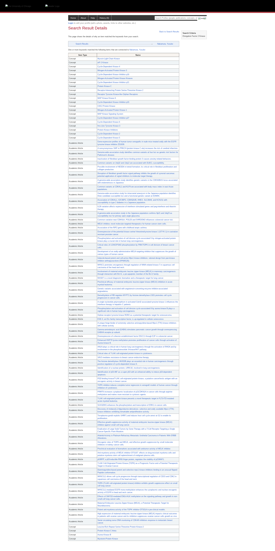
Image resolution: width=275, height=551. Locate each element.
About (83, 18)
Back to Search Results (169, 32)
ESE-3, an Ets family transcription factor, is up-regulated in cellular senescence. (131, 319)
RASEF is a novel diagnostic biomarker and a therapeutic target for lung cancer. (131, 278)
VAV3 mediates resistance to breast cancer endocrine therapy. (123, 357)
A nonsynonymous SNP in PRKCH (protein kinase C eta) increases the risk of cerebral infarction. (138, 148)
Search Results (82, 44)
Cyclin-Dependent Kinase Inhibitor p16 (113, 74)
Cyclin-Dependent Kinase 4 (109, 66)
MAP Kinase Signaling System (110, 114)
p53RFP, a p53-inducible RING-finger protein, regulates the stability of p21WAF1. (131, 459)
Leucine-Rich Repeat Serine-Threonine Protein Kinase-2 (121, 527)
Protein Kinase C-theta (107, 531)
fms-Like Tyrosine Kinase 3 (109, 126)
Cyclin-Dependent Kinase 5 (109, 138)
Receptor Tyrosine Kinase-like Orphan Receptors (118, 94)
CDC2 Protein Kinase (106, 106)
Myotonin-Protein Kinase (108, 539)
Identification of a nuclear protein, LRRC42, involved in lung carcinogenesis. (129, 368)
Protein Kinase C (105, 86)
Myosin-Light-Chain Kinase (109, 59)
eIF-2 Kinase (103, 62)
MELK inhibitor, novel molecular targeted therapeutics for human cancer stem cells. (132, 224)
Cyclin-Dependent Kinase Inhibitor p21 (113, 82)
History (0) (104, 18)
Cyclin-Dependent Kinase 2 (109, 134)
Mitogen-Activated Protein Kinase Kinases (115, 78)
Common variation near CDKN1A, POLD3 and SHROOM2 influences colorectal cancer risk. (135, 220)
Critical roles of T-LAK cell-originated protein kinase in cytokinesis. (125, 353)
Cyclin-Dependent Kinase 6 (109, 122)
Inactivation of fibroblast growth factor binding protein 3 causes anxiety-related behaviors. (134, 159)
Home (73, 18)
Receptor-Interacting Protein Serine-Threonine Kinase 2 (120, 90)
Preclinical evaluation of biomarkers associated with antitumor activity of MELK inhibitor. (134, 449)
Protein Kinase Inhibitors (108, 130)
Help (93, 18)
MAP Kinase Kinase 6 (107, 98)
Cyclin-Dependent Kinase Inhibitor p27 (113, 118)
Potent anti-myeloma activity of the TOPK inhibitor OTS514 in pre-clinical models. (131, 510)
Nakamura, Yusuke (165, 44)
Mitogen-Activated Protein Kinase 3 (112, 70)
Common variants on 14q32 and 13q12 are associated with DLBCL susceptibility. (131, 163)
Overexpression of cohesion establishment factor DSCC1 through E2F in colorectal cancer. (135, 336)
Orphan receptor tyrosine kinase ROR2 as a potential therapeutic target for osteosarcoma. (135, 315)
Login (70, 23)
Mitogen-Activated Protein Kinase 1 (112, 110)
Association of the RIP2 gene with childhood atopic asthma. (122, 228)
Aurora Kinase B (104, 535)
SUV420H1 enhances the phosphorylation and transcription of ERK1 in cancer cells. (132, 405)
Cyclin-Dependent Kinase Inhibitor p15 (113, 102)
